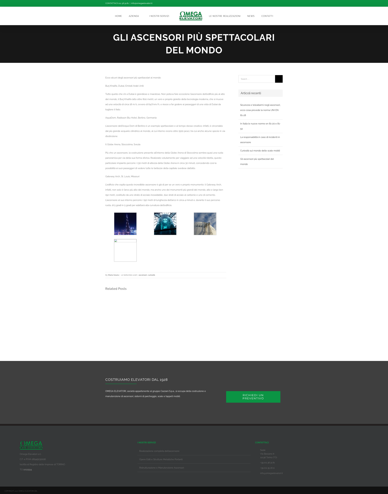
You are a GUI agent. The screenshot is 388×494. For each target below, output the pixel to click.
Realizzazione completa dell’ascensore (159, 451)
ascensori (143, 275)
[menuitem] (129, 16)
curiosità (151, 275)
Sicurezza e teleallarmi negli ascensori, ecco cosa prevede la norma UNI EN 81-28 (260, 110)
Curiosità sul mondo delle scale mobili (260, 150)
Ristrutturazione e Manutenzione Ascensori (161, 467)
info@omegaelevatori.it (141, 3)
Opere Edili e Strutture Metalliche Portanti (161, 459)
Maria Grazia (113, 275)
